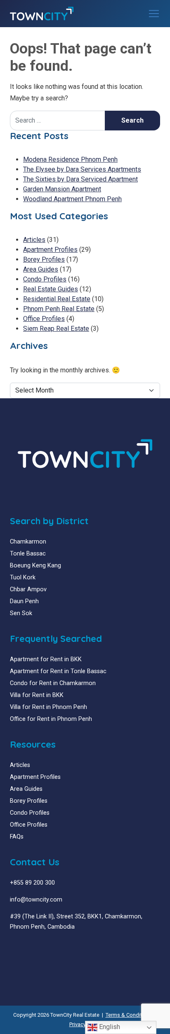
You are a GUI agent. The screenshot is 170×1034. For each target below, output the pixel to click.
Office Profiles (44, 319)
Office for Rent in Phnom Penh (51, 719)
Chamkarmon (28, 541)
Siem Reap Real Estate (56, 328)
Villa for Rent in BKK (37, 695)
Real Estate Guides (50, 289)
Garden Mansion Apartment (62, 189)
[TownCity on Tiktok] (44, 946)
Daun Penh (24, 601)
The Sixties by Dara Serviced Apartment (80, 179)
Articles (34, 240)
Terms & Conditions (129, 1015)
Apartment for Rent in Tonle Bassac (58, 671)
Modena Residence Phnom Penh (70, 159)
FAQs (17, 836)
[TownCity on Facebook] (13, 946)
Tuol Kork (22, 577)
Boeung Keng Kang (35, 565)
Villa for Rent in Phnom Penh (48, 707)
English (108, 1027)
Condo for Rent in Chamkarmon (53, 683)
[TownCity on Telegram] (38, 946)
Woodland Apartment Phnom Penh (72, 199)
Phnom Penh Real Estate (58, 309)
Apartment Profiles (50, 249)
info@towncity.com (36, 899)
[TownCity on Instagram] (31, 946)
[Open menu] (154, 13)
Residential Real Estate (56, 299)
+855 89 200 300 (32, 882)
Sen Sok (21, 613)
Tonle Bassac (28, 553)
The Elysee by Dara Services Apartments (82, 169)
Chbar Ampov (28, 589)
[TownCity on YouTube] (25, 946)
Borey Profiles (44, 259)
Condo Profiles (44, 279)
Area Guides (40, 269)
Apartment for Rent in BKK (46, 659)
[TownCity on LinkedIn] (19, 946)
